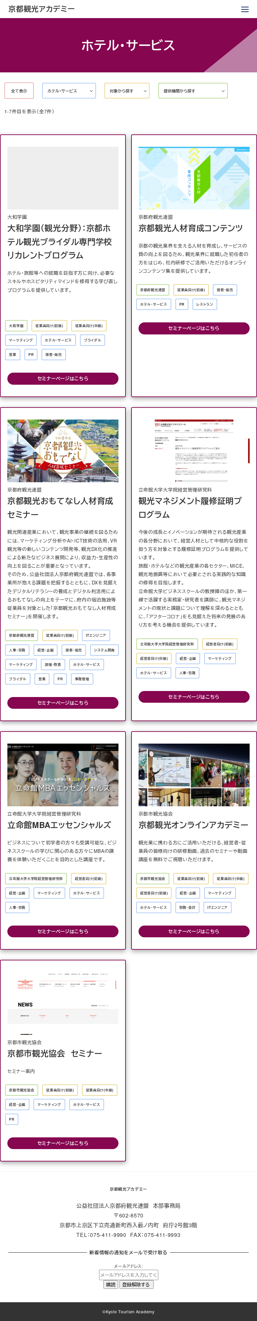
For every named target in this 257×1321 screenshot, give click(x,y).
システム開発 (104, 650)
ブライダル (92, 340)
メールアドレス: (128, 1266)
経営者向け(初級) (220, 644)
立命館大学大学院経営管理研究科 (167, 644)
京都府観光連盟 (152, 290)
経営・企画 (45, 650)
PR (30, 354)
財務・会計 (187, 907)
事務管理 (82, 679)
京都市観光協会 (152, 878)
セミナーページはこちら (63, 378)
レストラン (204, 304)
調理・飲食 (53, 664)
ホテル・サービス (58, 340)
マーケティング (21, 340)
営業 (12, 354)
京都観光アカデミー (41, 8)
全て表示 (19, 90)
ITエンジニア (96, 635)
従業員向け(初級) (49, 325)
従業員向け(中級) (89, 325)
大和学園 (16, 325)
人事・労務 (17, 650)
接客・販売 (54, 354)
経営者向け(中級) (154, 658)
